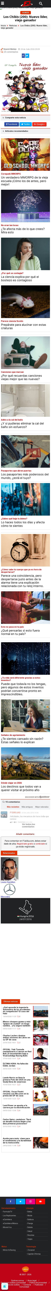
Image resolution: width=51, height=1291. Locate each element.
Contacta (27, 1285)
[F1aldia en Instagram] (30, 1201)
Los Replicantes (9, 1215)
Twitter (27, 124)
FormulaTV (7, 1212)
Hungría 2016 (26, 916)
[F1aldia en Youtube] (40, 1201)
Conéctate (21, 822)
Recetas (30, 1235)
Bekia (29, 1212)
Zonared (31, 1250)
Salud (29, 1231)
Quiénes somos (17, 1281)
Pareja (30, 1223)
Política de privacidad (38, 1283)
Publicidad (39, 1285)
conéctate (40, 843)
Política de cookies (12, 1285)
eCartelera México (10, 1223)
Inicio (3, 25)
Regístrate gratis (25, 843)
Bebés (30, 1227)
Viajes (29, 1239)
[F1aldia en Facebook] (10, 1201)
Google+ (41, 124)
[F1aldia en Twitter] (20, 1201)
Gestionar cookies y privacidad (13, 1283)
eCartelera (7, 1219)
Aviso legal (32, 1281)
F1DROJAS (15, 812)
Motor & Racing (9, 1250)
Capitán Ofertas (34, 1254)
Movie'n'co (7, 1227)
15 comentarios (11, 52)
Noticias (13, 25)
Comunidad (24, 1287)
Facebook (12, 124)
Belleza (30, 1219)
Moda (29, 1215)
